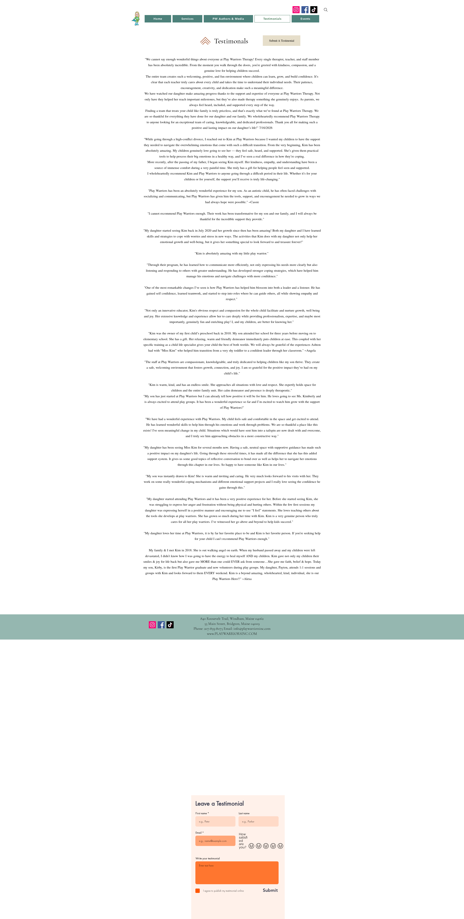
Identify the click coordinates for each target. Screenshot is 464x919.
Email (199, 832)
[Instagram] (296, 9)
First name (201, 813)
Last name (244, 813)
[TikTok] (313, 9)
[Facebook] (304, 9)
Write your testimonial (208, 858)
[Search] (326, 10)
